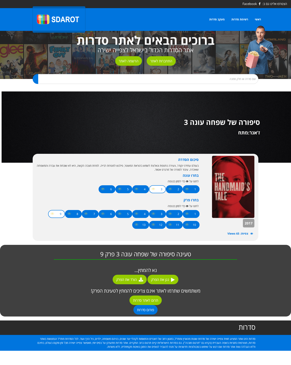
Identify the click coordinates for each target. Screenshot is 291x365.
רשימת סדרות (239, 19)
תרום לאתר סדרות (145, 300)
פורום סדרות (145, 309)
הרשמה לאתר (128, 61)
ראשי (258, 19)
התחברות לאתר (161, 61)
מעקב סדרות (217, 19)
